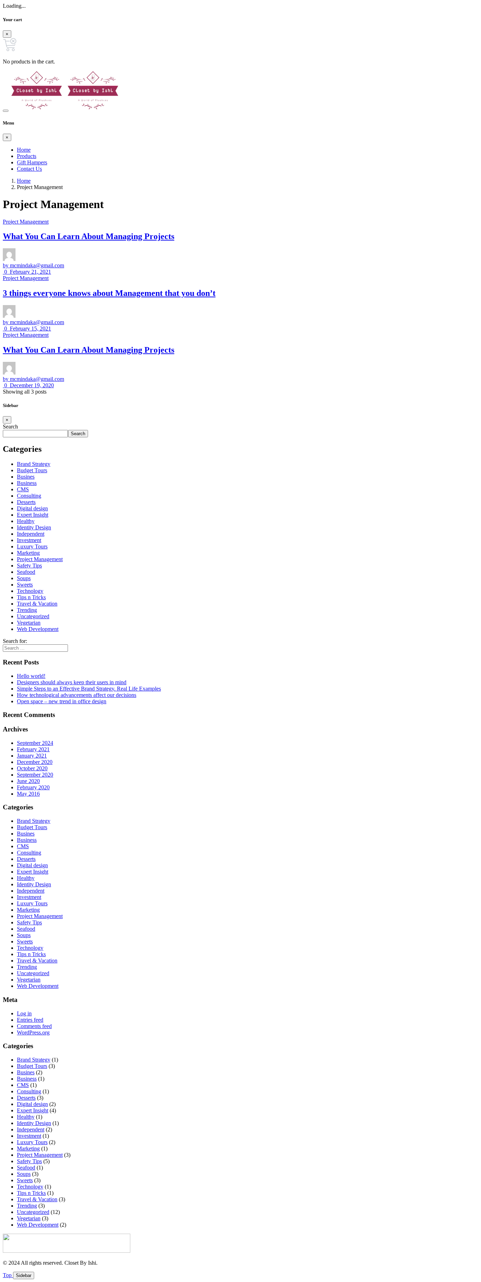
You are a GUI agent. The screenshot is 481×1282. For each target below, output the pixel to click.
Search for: (15, 641)
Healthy (26, 521)
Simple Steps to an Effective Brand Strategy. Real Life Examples (89, 689)
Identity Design (34, 527)
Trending (27, 610)
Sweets (25, 585)
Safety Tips (29, 566)
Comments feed (34, 1026)
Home (24, 150)
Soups (24, 578)
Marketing (28, 553)
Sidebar (23, 1275)
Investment (29, 540)
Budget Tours (32, 470)
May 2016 (28, 794)
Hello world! (31, 676)
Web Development (37, 629)
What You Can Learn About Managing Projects (88, 236)
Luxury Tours (32, 546)
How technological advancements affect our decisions (76, 695)
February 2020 (33, 787)
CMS (23, 489)
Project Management (26, 222)
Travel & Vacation (37, 604)
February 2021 (33, 749)
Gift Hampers (32, 162)
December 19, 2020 (31, 385)
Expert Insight (32, 515)
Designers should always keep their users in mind (71, 682)
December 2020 (34, 762)
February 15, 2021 (29, 329)
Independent (30, 534)
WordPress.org (33, 1032)
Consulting (29, 496)
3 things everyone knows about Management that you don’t (109, 293)
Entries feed (30, 1020)
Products (26, 156)
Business (27, 483)
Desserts (26, 502)
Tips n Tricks (31, 597)
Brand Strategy (33, 464)
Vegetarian (28, 623)
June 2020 (28, 781)
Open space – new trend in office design (61, 701)
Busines (26, 477)
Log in (24, 1013)
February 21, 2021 (29, 272)
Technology (30, 591)
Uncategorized (33, 616)
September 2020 (35, 775)
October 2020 (32, 768)
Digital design (32, 508)
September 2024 (35, 743)
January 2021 (32, 756)
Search (10, 427)
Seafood (26, 572)
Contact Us (29, 169)
